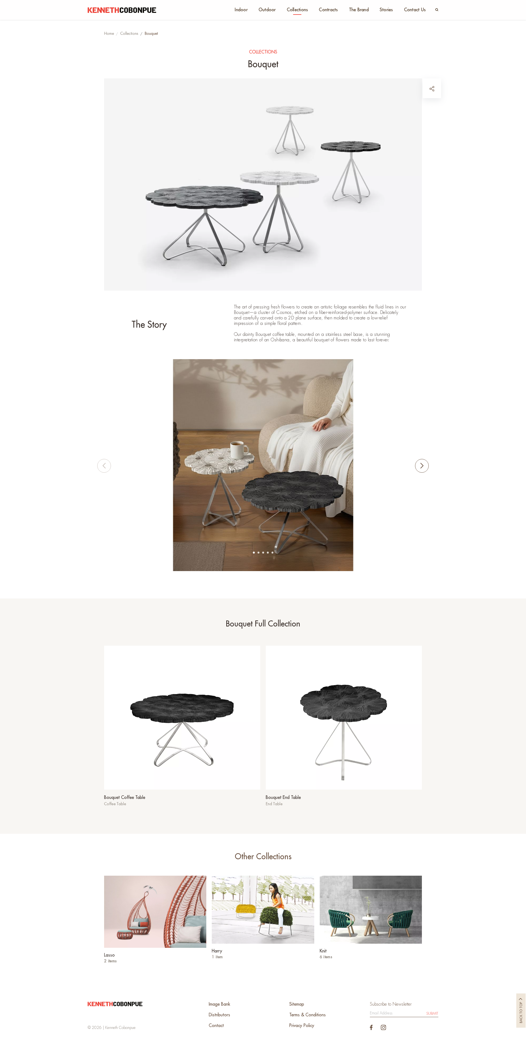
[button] (254, 553)
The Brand (359, 10)
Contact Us (415, 10)
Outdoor (267, 10)
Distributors (219, 1015)
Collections (297, 10)
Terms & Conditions (307, 1015)
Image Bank (219, 1004)
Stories (386, 10)
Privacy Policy (301, 1025)
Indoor (241, 10)
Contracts (328, 10)
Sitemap (296, 1004)
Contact (216, 1025)
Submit (432, 1013)
